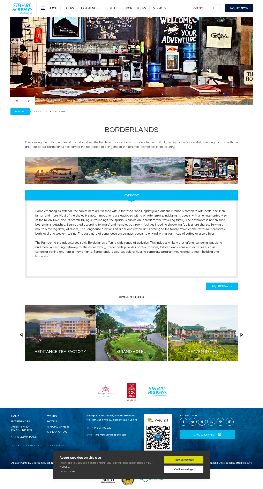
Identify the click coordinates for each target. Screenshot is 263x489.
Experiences (90, 8)
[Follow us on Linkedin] (211, 422)
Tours (69, 8)
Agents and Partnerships (21, 428)
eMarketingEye (244, 462)
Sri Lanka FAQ (57, 431)
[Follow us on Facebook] (183, 422)
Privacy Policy (35, 445)
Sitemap (15, 445)
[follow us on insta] (230, 422)
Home (53, 8)
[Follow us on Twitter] (193, 422)
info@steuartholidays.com (111, 434)
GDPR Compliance (24, 437)
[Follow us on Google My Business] (202, 422)
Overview (131, 195)
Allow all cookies (184, 459)
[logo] (22, 8)
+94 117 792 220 (101, 427)
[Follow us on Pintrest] (220, 422)
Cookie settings (183, 469)
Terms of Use (57, 445)
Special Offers (58, 426)
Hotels (112, 8)
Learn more (67, 471)
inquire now (239, 8)
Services (159, 8)
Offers (198, 8)
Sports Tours (135, 8)
